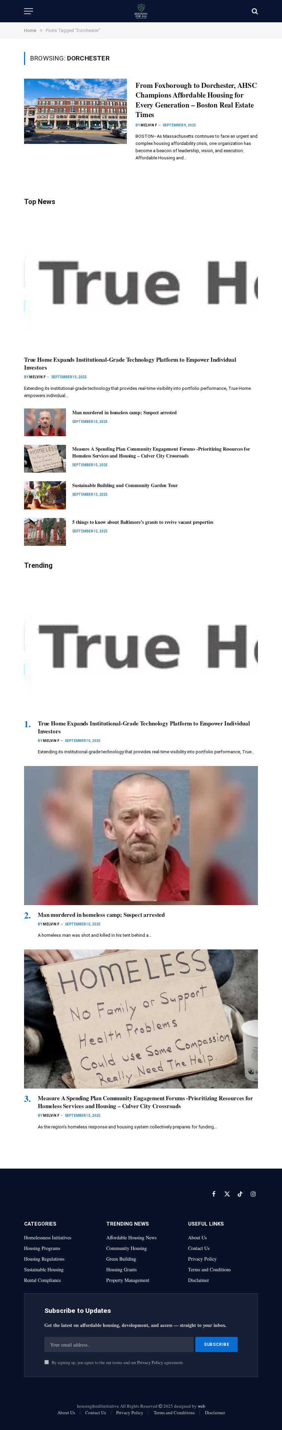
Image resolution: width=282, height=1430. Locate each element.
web (201, 1406)
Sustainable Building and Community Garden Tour (125, 485)
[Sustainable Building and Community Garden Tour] (45, 495)
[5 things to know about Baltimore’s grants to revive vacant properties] (45, 532)
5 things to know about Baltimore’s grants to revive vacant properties (142, 522)
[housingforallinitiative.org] (141, 11)
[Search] (254, 11)
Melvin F (149, 125)
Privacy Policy (150, 1362)
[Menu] (28, 11)
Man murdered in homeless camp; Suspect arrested (124, 412)
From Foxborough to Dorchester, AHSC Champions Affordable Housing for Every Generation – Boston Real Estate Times (196, 100)
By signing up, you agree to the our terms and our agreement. (117, 1362)
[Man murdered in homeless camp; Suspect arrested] (45, 422)
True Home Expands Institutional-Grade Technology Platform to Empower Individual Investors (130, 363)
